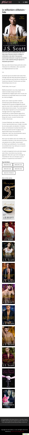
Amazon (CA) (18, 164)
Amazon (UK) (7, 168)
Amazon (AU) (18, 168)
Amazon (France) (9, 173)
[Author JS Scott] (7, 2)
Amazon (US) (7, 164)
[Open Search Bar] (19, 2)
